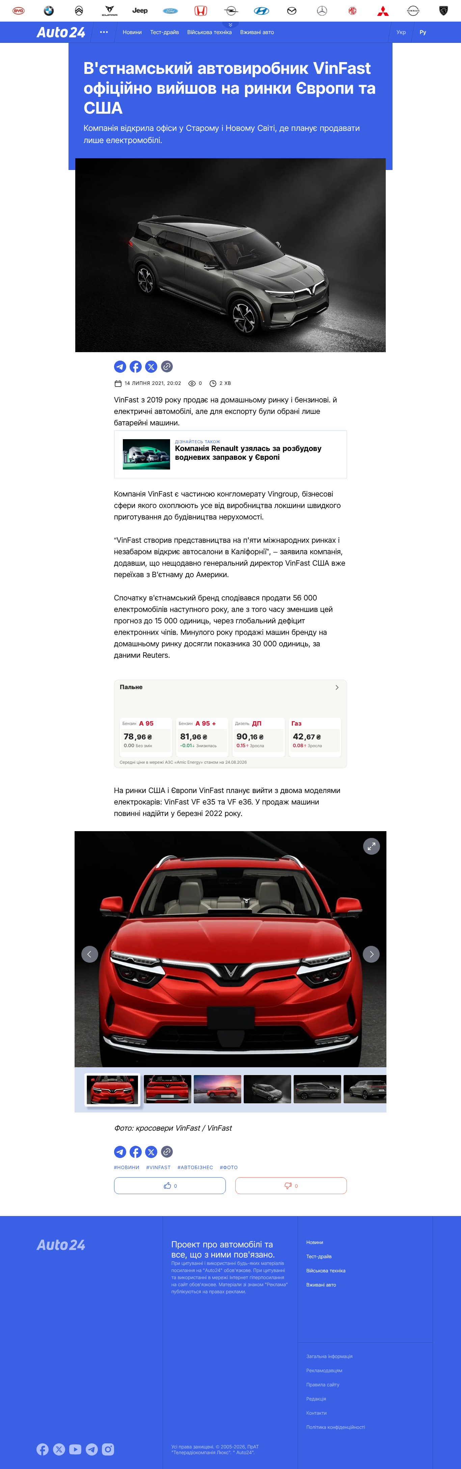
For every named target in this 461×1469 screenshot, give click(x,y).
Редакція (316, 1399)
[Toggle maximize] (371, 846)
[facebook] (136, 367)
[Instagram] (108, 1449)
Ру (423, 32)
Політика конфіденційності (335, 1427)
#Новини (127, 1167)
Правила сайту (323, 1385)
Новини (132, 32)
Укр (401, 32)
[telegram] (120, 367)
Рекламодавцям (324, 1371)
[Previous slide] (89, 954)
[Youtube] (75, 1449)
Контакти (316, 1413)
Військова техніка (209, 32)
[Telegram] (92, 1449)
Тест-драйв (164, 32)
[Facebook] (42, 1449)
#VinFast (158, 1167)
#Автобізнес (195, 1167)
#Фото (229, 1167)
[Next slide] (371, 954)
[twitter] (151, 367)
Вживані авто (257, 32)
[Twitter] (59, 1449)
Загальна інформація (329, 1356)
